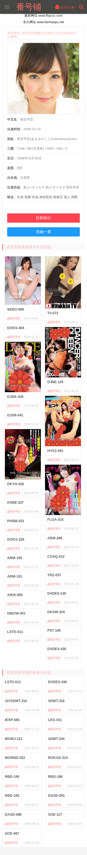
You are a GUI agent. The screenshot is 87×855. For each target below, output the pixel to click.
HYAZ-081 (55, 451)
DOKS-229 (15, 539)
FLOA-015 (55, 519)
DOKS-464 (15, 328)
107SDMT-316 (16, 701)
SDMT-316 (56, 701)
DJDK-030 (15, 397)
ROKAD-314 (58, 758)
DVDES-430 (56, 649)
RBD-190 (12, 777)
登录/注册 (67, 7)
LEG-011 (55, 720)
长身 (20, 197)
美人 (67, 197)
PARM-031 (15, 521)
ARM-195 (14, 558)
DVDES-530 (56, 593)
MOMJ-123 (13, 739)
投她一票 (43, 232)
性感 (35, 197)
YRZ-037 (54, 575)
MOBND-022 (15, 758)
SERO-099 (15, 309)
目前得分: (44, 218)
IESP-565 (12, 720)
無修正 (58, 197)
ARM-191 (14, 576)
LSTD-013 (15, 632)
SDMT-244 (56, 739)
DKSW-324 (56, 612)
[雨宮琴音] (23, 280)
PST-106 (54, 630)
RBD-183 (12, 795)
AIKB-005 (15, 595)
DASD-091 (56, 795)
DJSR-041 (15, 415)
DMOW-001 (16, 613)
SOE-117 (55, 814)
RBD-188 (55, 777)
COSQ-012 (55, 556)
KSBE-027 (15, 502)
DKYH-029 (15, 484)
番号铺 (28, 7)
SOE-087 (12, 833)
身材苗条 (45, 197)
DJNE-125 (55, 382)
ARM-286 (54, 538)
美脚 (27, 197)
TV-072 (52, 313)
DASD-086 (13, 814)
